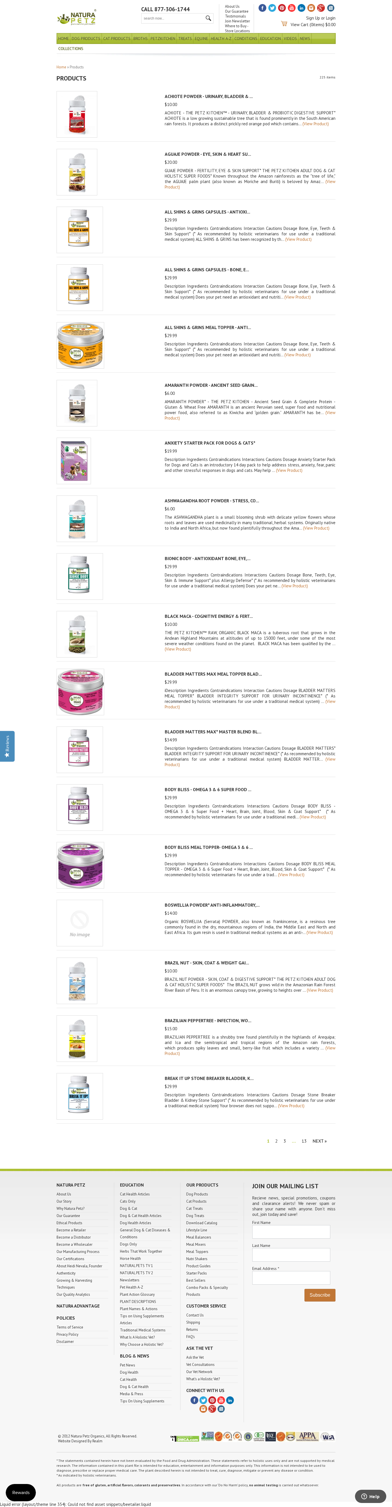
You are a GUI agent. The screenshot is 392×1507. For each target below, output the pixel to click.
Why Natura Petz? (70, 1208)
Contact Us (195, 1315)
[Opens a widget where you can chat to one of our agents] (370, 1497)
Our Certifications (70, 1258)
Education (270, 38)
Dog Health (129, 1372)
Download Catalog (201, 1222)
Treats (185, 38)
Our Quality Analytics (73, 1294)
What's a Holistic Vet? (203, 1379)
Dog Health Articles (135, 1222)
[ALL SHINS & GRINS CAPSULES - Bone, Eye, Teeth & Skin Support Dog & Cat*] (80, 309)
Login (330, 18)
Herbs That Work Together (141, 1251)
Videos (290, 38)
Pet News (127, 1365)
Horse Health (130, 1258)
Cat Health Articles (135, 1194)
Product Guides (198, 1266)
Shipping (193, 1322)
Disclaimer (65, 1341)
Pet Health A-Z (131, 1287)
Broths (140, 38)
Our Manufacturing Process (78, 1251)
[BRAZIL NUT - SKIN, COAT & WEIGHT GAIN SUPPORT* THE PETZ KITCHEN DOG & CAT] (77, 1002)
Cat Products (117, 38)
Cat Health (128, 1379)
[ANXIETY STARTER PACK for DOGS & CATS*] (74, 482)
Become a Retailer (71, 1230)
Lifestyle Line (196, 1230)
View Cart (299, 24)
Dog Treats (195, 1215)
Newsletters (129, 1280)
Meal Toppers (197, 1251)
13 (304, 1141)
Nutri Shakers (196, 1258)
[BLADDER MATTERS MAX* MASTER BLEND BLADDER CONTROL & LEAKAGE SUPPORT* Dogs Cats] (80, 771)
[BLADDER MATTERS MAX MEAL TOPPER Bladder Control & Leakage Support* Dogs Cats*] (80, 713)
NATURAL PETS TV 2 (136, 1272)
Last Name (261, 1245)
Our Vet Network (199, 1371)
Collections (70, 48)
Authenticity (66, 1273)
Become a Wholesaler (74, 1244)
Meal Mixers (196, 1244)
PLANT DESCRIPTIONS (138, 1301)
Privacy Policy (67, 1334)
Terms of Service (70, 1327)
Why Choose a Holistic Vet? (141, 1344)
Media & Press (131, 1393)
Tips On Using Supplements (142, 1401)
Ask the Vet (195, 1357)
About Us (232, 6)
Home (63, 38)
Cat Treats (194, 1208)
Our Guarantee (237, 11)
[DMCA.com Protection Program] (184, 1440)
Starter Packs (196, 1273)
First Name (261, 1222)
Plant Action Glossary (137, 1294)
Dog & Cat (128, 1208)
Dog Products (86, 38)
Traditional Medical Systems (143, 1330)
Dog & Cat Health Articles (141, 1215)
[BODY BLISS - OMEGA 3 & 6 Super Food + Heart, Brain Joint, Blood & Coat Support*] (80, 829)
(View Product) (315, 123)
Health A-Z (221, 38)
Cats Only (127, 1201)
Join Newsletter (237, 21)
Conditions (245, 38)
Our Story (64, 1201)
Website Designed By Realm (80, 1441)
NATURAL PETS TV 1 (136, 1265)
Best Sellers (195, 1280)
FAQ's (190, 1336)
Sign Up (313, 18)
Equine (201, 38)
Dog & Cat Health (134, 1386)
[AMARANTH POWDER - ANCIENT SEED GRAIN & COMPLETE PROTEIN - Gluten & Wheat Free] (77, 425)
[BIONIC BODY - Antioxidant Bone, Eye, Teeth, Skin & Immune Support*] (80, 598)
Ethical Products (69, 1222)
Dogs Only (128, 1244)
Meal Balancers (198, 1237)
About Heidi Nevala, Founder (79, 1266)
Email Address (265, 1268)
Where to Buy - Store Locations (237, 28)
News (305, 38)
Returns (192, 1329)
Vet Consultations (200, 1364)
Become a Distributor (74, 1237)
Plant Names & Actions (139, 1308)
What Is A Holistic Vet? (137, 1337)
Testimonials (235, 16)
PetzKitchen (163, 38)
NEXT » (320, 1141)
